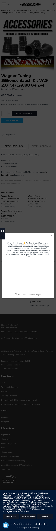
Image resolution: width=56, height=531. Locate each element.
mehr (45, 516)
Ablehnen (11, 516)
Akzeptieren (28, 516)
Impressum (20, 527)
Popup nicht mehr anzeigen (29, 294)
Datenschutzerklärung (32, 527)
